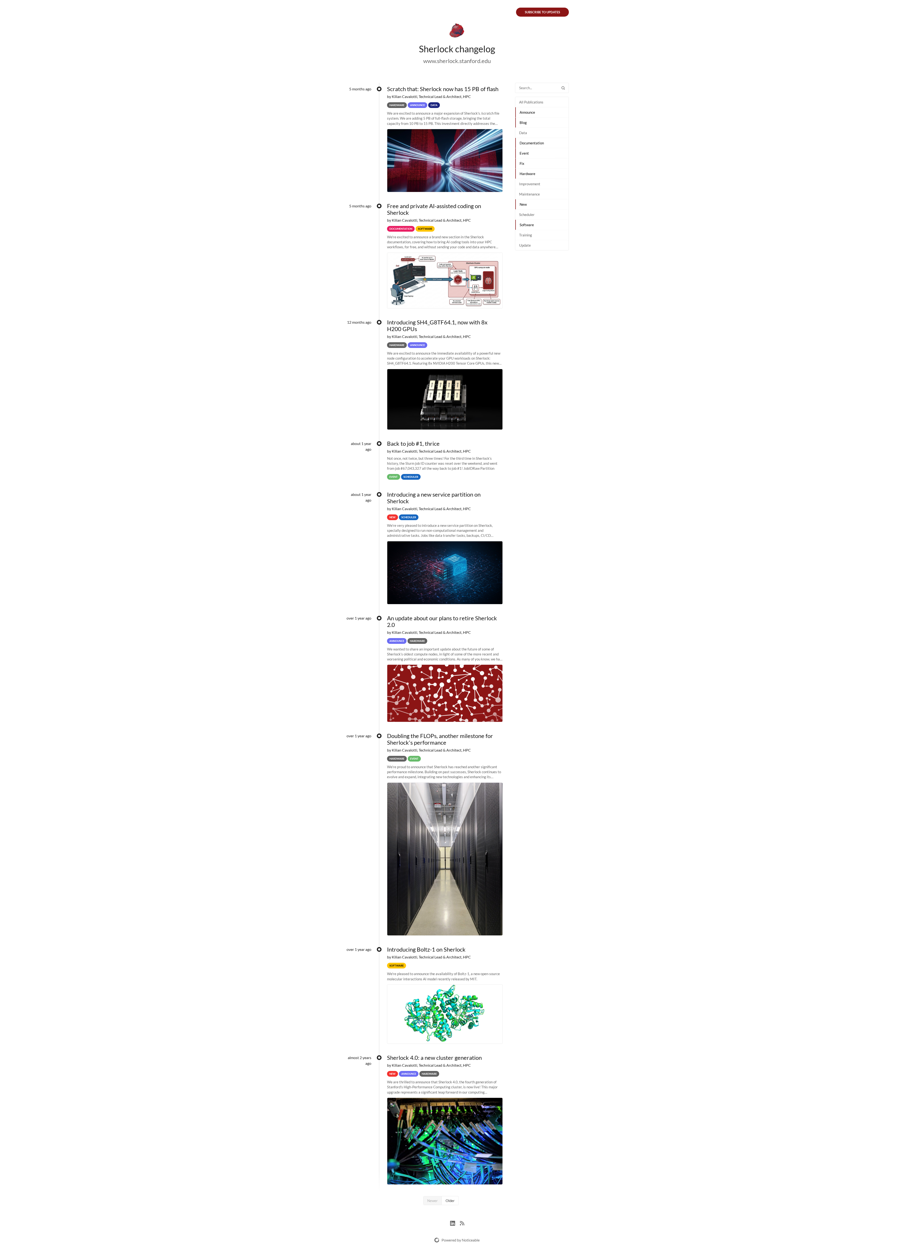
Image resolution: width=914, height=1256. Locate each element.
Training (525, 235)
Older (450, 1200)
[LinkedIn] (455, 1222)
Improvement (529, 184)
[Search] (563, 88)
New (523, 204)
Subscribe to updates (542, 12)
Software (527, 225)
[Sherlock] (457, 31)
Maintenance (529, 194)
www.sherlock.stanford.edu (457, 60)
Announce (527, 112)
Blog (523, 122)
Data (523, 133)
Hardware (527, 173)
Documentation (532, 143)
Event (524, 153)
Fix (522, 163)
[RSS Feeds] (462, 1222)
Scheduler (527, 214)
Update (525, 245)
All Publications (531, 102)
